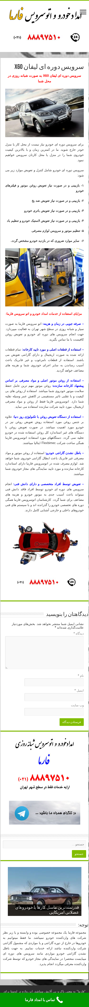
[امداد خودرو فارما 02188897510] (45, 14)
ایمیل (79, 690)
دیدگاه (79, 633)
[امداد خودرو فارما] (44, 38)
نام (81, 675)
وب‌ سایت (77, 705)
